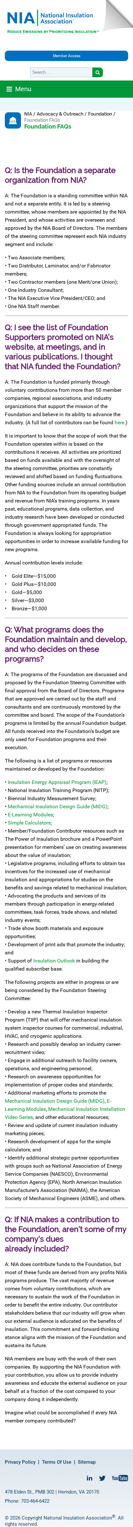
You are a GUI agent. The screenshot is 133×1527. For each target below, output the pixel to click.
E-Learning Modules (30, 815)
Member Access (66, 56)
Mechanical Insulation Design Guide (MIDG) (57, 806)
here (119, 422)
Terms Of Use (56, 1462)
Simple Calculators (29, 823)
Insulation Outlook (54, 961)
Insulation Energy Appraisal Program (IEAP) (57, 782)
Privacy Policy (20, 1462)
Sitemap (87, 1462)
